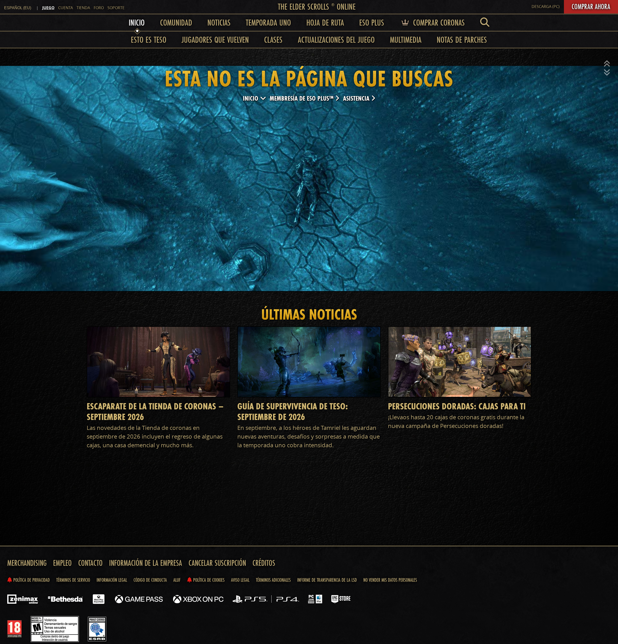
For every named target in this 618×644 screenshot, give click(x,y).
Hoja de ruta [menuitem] (325, 22)
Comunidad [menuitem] (176, 22)
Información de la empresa (145, 562)
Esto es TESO (148, 40)
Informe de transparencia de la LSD (327, 579)
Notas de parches (462, 40)
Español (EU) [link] (17, 8)
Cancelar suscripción (217, 562)
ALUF (177, 579)
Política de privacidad (31, 579)
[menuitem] (484, 22)
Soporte (116, 7)
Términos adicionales (273, 579)
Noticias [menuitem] (219, 22)
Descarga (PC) (546, 6)
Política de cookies (208, 579)
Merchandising (27, 562)
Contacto (90, 562)
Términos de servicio (73, 579)
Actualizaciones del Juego (336, 40)
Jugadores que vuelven (215, 40)
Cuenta (65, 7)
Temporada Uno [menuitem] (268, 22)
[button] (607, 64)
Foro (99, 7)
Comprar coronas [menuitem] (438, 22)
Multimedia (405, 40)
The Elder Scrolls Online (317, 6)
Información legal (112, 579)
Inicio (251, 98)
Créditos (264, 562)
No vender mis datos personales (390, 579)
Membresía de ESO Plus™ (302, 98)
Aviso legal (240, 579)
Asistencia (357, 98)
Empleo (62, 562)
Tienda (83, 7)
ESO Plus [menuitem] (371, 22)
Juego (48, 7)
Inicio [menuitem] (137, 22)
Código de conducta (150, 579)
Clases (273, 40)
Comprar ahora (591, 7)
